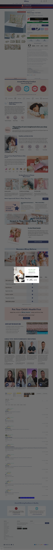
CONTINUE (32, 276)
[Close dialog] (38, 267)
